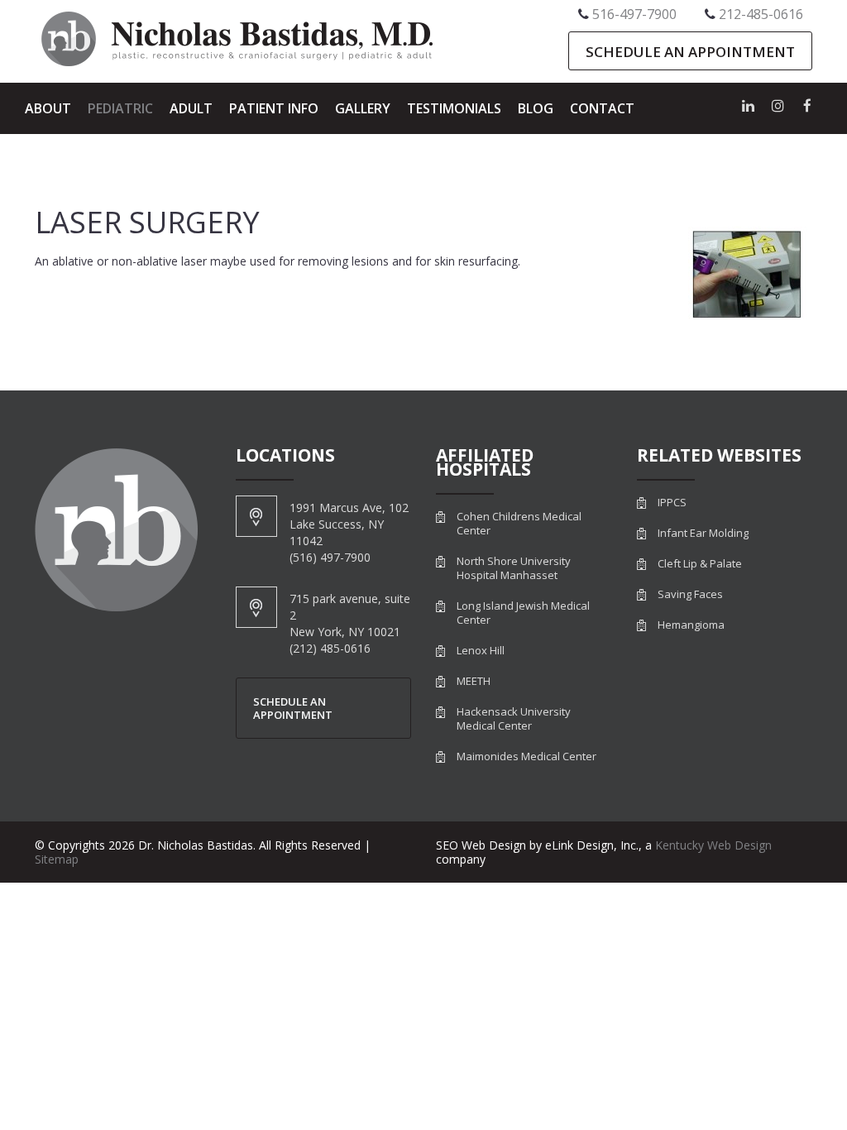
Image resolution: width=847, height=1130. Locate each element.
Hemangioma (691, 625)
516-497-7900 (634, 14)
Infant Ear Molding (703, 533)
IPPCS (672, 503)
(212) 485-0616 (330, 648)
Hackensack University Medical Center (514, 719)
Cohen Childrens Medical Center (519, 524)
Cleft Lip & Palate (700, 564)
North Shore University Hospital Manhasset (514, 568)
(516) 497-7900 (330, 557)
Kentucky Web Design (713, 845)
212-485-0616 (761, 14)
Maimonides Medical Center (526, 756)
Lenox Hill (481, 651)
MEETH (473, 681)
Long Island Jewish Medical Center (523, 613)
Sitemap (57, 859)
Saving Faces (690, 594)
